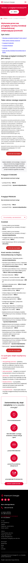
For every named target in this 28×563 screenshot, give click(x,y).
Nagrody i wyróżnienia (7, 526)
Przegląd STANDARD (8, 43)
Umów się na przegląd (14, 153)
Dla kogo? (4, 541)
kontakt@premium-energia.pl (9, 516)
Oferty (5, 18)
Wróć (15, 12)
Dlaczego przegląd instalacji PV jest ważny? (14, 38)
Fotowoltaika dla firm (7, 533)
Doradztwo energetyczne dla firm (10, 538)
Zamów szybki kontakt (13, 483)
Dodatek (4, 48)
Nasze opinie (4, 528)
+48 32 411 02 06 (8, 507)
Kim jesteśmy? (5, 522)
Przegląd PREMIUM (7, 45)
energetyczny (5, 149)
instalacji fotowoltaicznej (8, 148)
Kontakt (3, 549)
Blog (2, 545)
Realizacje (4, 543)
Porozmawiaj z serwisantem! (12, 217)
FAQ (2, 547)
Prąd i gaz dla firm (6, 535)
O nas (3, 521)
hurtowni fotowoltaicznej (7, 131)
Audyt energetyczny (6, 536)
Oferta (3, 531)
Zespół (3, 524)
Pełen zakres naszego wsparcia (11, 40)
